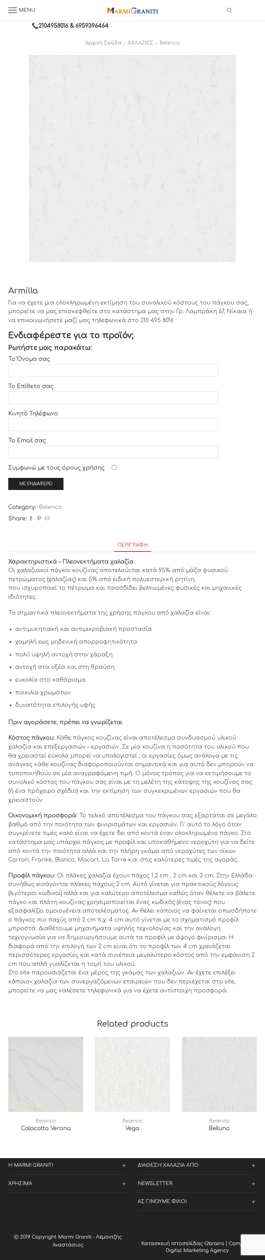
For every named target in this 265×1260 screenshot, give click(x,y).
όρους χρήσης (83, 468)
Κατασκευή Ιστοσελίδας (172, 1243)
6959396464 (92, 26)
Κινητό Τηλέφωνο (33, 414)
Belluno (219, 1128)
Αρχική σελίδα (103, 43)
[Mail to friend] (46, 518)
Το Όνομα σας (29, 359)
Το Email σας (27, 440)
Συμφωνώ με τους (56, 468)
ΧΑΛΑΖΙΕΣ (140, 43)
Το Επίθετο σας (30, 386)
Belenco (169, 43)
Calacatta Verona (46, 1128)
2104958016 (53, 26)
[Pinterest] (39, 518)
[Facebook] (31, 518)
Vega (132, 1128)
